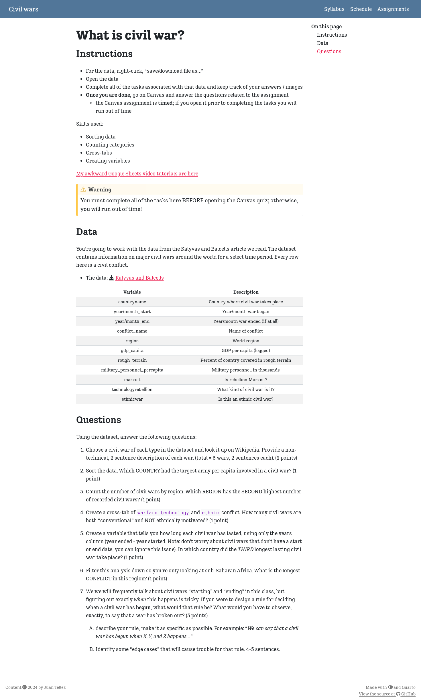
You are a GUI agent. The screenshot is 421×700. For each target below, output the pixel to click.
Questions (329, 51)
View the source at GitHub (387, 694)
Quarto (409, 687)
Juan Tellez (55, 687)
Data (322, 43)
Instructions (332, 34)
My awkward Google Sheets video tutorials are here (137, 173)
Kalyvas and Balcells (139, 277)
